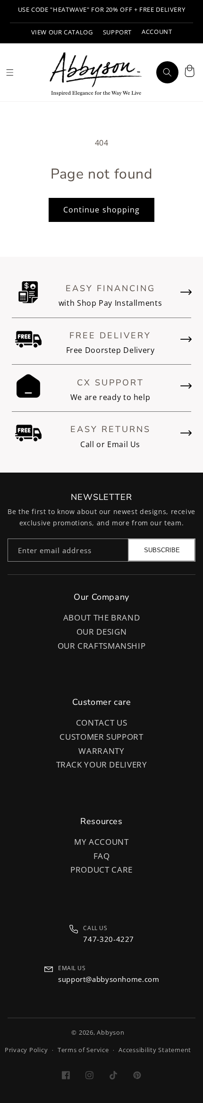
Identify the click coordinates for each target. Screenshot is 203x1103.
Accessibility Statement (154, 1050)
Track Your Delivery (101, 764)
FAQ (101, 855)
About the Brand (101, 617)
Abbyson (110, 1033)
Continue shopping (101, 209)
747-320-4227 (108, 939)
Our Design (101, 631)
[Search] (167, 72)
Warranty (101, 750)
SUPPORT (117, 32)
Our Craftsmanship (102, 645)
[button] (189, 72)
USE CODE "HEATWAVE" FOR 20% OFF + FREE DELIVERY (102, 10)
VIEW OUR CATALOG (62, 32)
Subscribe (162, 550)
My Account (101, 841)
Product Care (101, 869)
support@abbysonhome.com (109, 979)
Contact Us (101, 722)
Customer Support (101, 736)
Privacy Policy (26, 1050)
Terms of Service (83, 1050)
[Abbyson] (96, 72)
